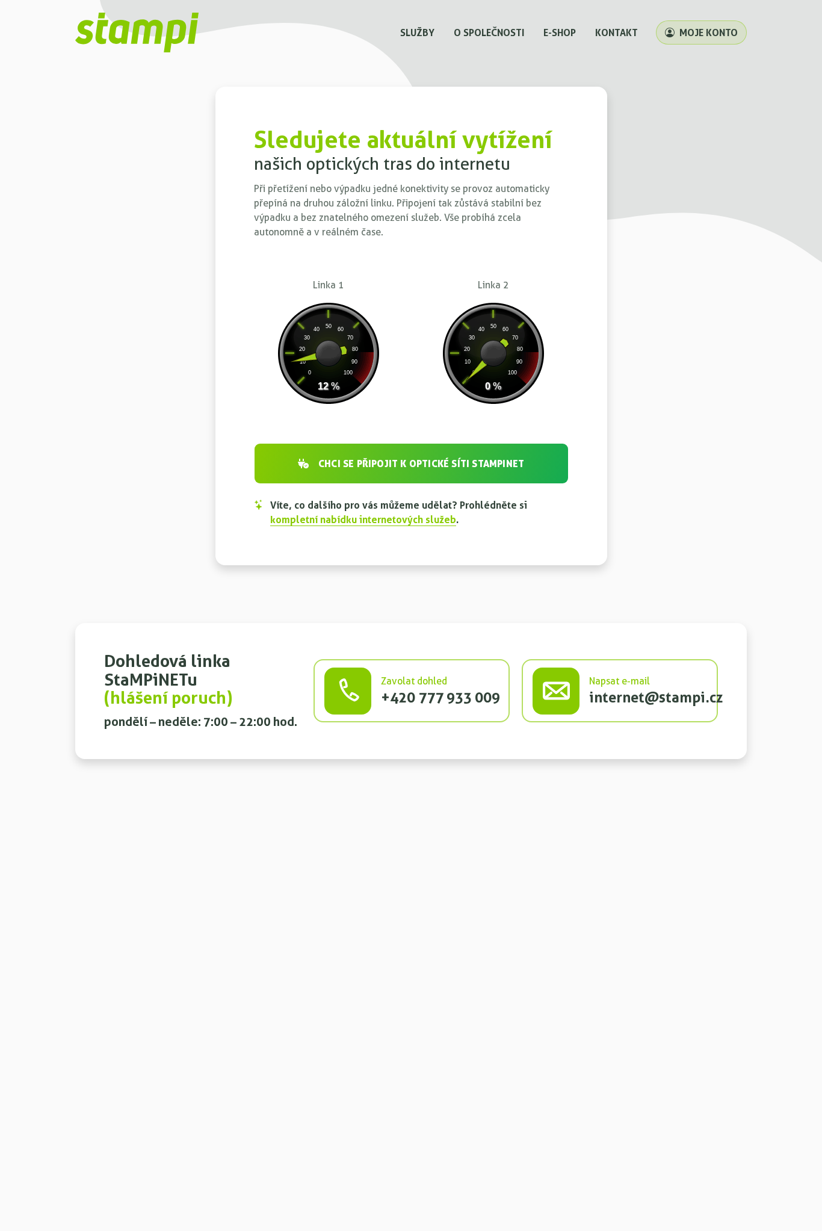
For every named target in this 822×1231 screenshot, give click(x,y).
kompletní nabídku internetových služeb (363, 519)
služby (417, 32)
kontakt (616, 32)
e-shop (559, 32)
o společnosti (489, 32)
